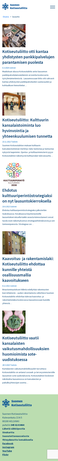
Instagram (8, 447)
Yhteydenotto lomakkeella (17, 439)
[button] (52, 6)
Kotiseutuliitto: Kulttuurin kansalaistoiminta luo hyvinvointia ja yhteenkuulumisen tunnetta (27, 128)
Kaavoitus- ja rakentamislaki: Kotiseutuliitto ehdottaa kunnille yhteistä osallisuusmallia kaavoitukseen (28, 269)
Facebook (7, 443)
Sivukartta (8, 432)
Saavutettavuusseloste (15, 436)
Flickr (5, 454)
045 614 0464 (17, 424)
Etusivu (6, 16)
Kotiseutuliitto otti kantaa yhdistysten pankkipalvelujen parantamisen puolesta (28, 57)
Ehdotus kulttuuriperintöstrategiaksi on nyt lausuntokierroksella (27, 196)
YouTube (7, 450)
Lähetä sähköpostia (13, 428)
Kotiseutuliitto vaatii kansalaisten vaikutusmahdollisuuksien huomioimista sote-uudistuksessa (25, 348)
